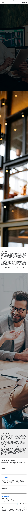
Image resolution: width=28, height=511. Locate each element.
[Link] (2, 2)
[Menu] (20, 2)
